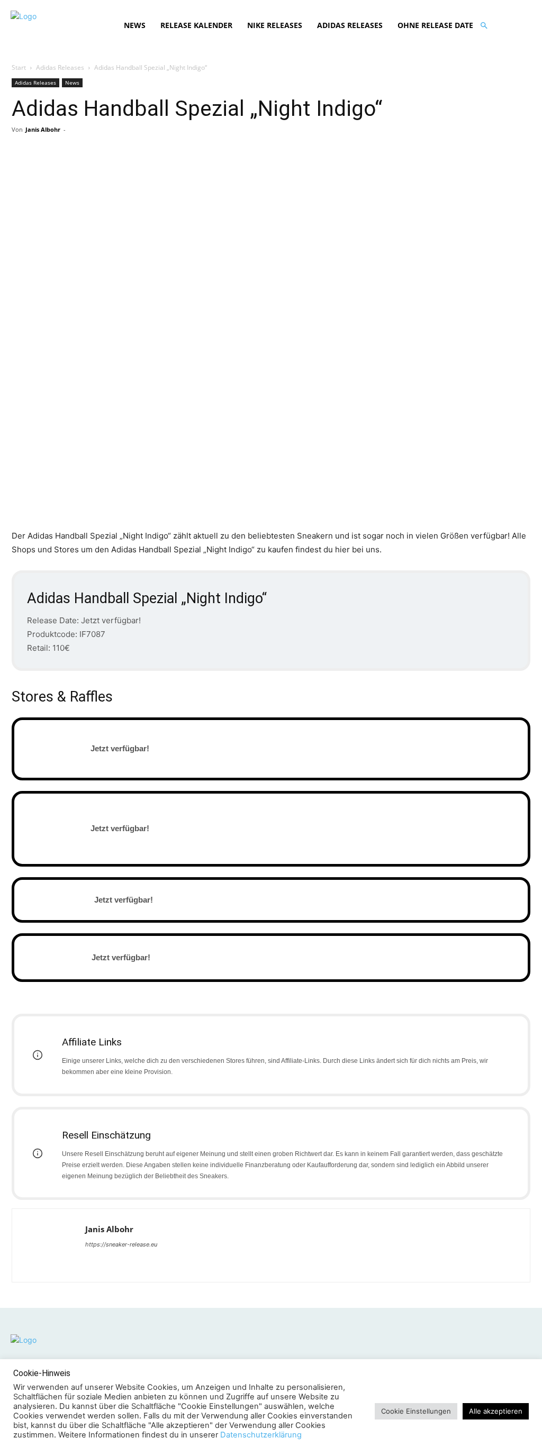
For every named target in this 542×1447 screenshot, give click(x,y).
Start (19, 67)
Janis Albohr (42, 129)
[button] (484, 26)
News (72, 82)
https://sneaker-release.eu (121, 1244)
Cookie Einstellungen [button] (416, 1411)
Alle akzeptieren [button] (495, 1411)
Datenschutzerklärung (261, 1435)
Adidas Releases (60, 67)
